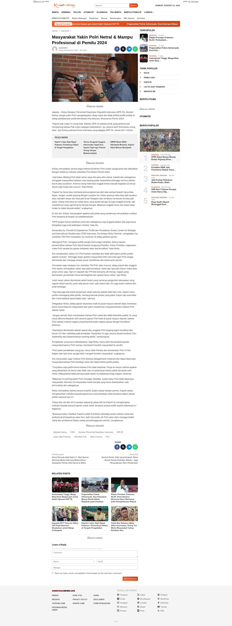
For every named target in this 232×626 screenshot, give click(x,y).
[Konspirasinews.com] (64, 5)
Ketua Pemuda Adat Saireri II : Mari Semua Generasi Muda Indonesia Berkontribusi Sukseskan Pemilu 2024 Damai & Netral (70, 458)
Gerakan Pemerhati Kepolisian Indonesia (95, 432)
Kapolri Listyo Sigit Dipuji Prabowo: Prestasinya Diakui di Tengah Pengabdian (67, 145)
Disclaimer (98, 599)
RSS (162, 610)
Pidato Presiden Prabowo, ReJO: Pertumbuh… (161, 38)
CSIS (72, 432)
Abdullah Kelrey (60, 432)
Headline (155, 175)
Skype (142, 606)
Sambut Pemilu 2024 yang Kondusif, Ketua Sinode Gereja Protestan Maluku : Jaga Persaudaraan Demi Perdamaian (120, 458)
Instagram (124, 602)
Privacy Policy (80, 599)
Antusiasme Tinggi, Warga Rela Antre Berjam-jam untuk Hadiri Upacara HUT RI (65, 496)
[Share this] (117, 49)
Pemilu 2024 (149, 77)
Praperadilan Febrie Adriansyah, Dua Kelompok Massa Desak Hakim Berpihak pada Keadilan (146, 24)
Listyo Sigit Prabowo (62, 436)
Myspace (123, 606)
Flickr (142, 610)
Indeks (55, 595)
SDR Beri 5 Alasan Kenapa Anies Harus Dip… (163, 190)
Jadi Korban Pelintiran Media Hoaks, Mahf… (161, 181)
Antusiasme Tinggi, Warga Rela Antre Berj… (163, 59)
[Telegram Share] (129, 49)
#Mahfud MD (149, 91)
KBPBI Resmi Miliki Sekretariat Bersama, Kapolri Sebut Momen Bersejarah (122, 145)
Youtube (163, 606)
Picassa (123, 610)
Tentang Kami (58, 603)
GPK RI (120, 432)
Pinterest (163, 595)
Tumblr (122, 599)
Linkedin (143, 602)
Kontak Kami (79, 603)
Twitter (142, 595)
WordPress (164, 599)
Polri (108, 436)
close (47, 1)
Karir (96, 595)
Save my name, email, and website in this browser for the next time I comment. (88, 573)
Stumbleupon (145, 599)
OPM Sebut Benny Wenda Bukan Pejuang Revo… (163, 158)
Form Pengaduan (101, 603)
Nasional (153, 35)
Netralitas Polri (80, 436)
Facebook (124, 595)
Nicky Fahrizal (96, 436)
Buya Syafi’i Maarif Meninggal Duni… (160, 203)
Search (134, 5)
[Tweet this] (123, 49)
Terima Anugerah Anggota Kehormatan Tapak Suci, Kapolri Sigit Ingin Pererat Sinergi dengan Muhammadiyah (94, 147)
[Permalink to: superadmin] (54, 48)
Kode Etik (77, 595)
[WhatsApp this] (135, 49)
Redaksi (56, 599)
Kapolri (148, 82)
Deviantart (164, 602)
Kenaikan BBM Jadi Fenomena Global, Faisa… (163, 168)
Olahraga (155, 187)
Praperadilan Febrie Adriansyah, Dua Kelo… (164, 49)
